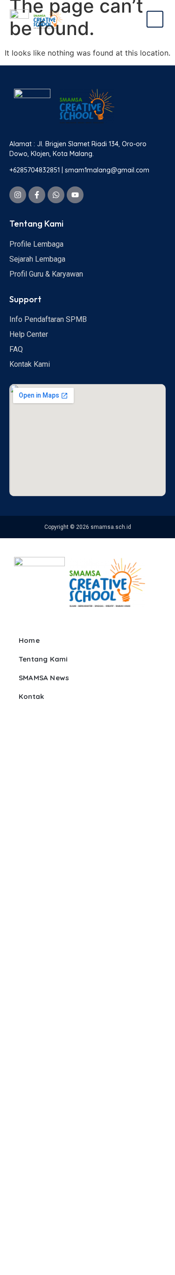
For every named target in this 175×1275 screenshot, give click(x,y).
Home (29, 640)
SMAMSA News (44, 677)
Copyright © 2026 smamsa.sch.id (87, 527)
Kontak (31, 696)
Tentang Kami (43, 659)
